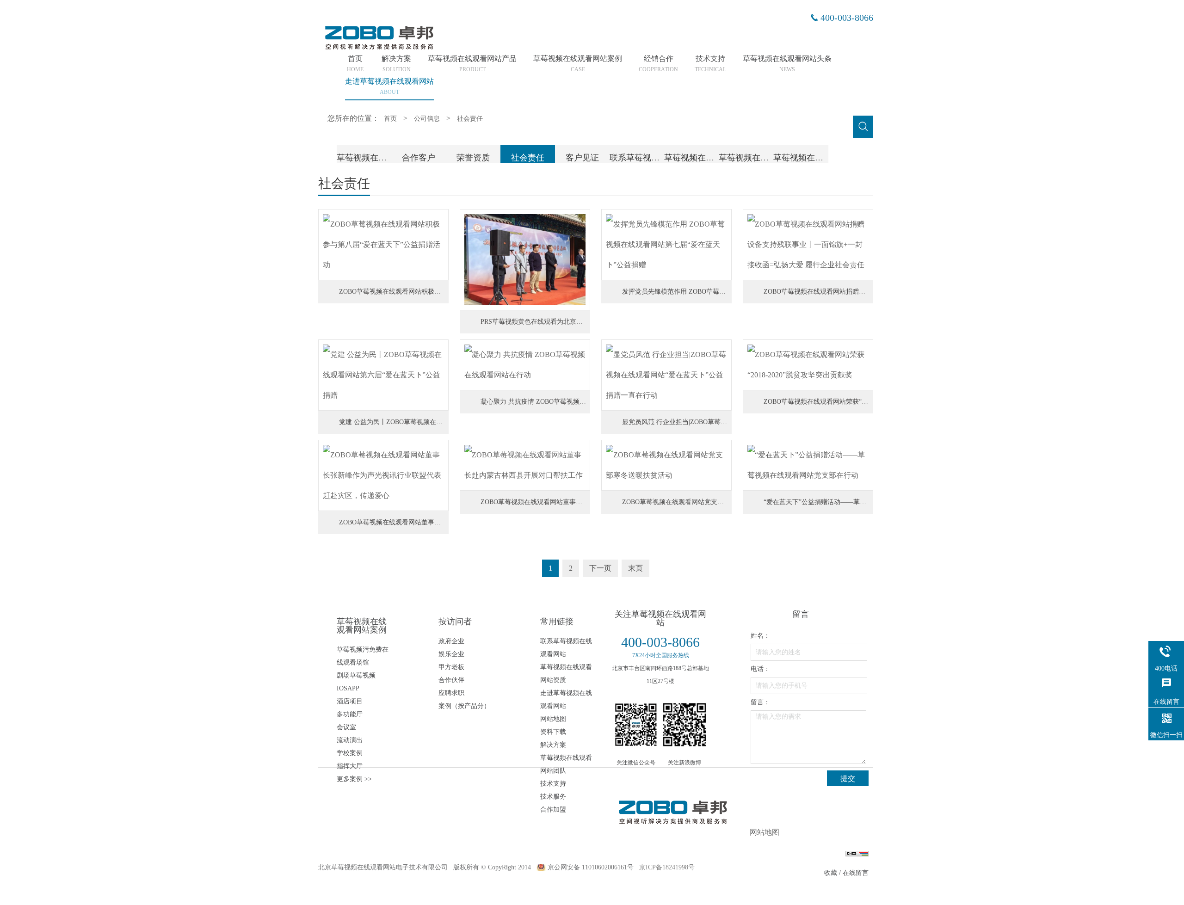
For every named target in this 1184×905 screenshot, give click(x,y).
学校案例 (350, 753)
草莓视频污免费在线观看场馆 (362, 656)
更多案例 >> (354, 779)
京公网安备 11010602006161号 (591, 867)
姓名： (760, 635)
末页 (635, 568)
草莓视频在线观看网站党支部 (773, 157)
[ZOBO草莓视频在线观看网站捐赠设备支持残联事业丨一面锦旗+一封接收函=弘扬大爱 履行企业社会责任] (808, 244)
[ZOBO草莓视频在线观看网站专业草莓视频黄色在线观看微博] (684, 725)
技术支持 (710, 64)
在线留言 (856, 872)
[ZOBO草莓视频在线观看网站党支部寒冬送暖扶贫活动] (666, 465)
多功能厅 (350, 714)
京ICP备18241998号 (667, 867)
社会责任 (470, 118)
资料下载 (553, 731)
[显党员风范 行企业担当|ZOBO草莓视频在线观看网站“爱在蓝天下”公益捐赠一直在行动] (666, 375)
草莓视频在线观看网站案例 (577, 64)
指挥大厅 (350, 766)
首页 (355, 64)
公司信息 (427, 118)
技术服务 (553, 796)
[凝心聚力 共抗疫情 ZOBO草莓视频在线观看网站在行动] (525, 365)
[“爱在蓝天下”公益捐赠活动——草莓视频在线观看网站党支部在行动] (808, 465)
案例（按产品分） (464, 705)
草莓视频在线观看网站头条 (787, 64)
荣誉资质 (473, 157)
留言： (760, 702)
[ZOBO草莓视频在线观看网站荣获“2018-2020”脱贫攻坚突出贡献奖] (808, 365)
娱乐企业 (451, 654)
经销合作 (658, 64)
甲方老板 (451, 667)
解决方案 (396, 64)
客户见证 (582, 157)
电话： (760, 668)
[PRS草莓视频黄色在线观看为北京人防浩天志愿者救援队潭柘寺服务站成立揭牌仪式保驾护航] (525, 259)
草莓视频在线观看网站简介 (387, 157)
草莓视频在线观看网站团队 (714, 157)
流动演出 (350, 740)
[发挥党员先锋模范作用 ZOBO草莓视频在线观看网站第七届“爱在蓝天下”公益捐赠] (666, 244)
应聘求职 (451, 693)
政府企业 (451, 641)
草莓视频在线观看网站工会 (823, 157)
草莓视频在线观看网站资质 (566, 673)
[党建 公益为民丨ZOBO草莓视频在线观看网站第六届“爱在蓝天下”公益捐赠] (383, 375)
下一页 (600, 568)
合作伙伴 (451, 680)
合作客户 (418, 157)
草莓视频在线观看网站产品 (472, 64)
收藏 (830, 872)
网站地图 (553, 718)
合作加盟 (553, 809)
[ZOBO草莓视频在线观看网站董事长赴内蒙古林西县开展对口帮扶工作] (525, 465)
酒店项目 (350, 701)
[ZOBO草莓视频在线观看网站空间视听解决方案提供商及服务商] (378, 48)
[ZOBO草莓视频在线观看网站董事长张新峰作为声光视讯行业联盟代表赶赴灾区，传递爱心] (383, 475)
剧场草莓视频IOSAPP (356, 682)
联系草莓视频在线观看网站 (659, 157)
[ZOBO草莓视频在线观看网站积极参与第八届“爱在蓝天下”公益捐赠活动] (383, 244)
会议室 (346, 727)
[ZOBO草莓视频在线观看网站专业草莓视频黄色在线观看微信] (636, 725)
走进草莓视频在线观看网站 (566, 699)
